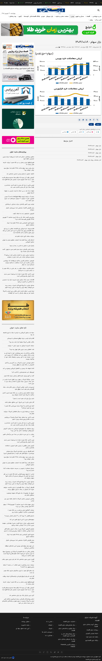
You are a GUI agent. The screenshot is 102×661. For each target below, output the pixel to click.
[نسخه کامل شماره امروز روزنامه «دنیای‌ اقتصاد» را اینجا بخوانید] (18, 55)
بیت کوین (51, 3)
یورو (88, 3)
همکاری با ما (48, 636)
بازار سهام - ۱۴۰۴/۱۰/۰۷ (94, 149)
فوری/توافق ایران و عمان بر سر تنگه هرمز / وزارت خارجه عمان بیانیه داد (18, 164)
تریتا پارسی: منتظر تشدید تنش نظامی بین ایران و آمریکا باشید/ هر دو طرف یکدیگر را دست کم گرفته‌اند (18, 292)
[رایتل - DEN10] (18, 140)
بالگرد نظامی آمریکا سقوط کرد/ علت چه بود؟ (21, 342)
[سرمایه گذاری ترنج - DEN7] (51, 29)
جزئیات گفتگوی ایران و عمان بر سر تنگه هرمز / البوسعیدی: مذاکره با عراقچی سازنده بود (21, 511)
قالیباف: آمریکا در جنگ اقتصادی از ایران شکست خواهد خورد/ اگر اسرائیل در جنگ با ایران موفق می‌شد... (18, 488)
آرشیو (20, 16)
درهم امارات (70, 3)
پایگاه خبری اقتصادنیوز (91, 640)
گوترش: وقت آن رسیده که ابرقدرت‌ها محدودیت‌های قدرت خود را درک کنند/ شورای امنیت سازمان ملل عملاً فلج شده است (18, 180)
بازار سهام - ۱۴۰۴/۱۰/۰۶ (94, 153)
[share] (47, 652)
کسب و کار (98, 20)
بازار (91, 124)
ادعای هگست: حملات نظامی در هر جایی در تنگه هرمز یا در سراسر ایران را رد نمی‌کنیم (18, 269)
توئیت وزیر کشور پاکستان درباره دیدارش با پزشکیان (19, 204)
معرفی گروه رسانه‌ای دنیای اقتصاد (90, 626)
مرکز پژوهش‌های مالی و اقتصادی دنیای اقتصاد (68, 635)
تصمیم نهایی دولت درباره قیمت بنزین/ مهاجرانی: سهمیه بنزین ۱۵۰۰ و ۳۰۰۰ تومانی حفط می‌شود (18, 524)
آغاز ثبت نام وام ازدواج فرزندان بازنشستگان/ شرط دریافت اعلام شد (18, 577)
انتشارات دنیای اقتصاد (69, 622)
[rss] (51, 652)
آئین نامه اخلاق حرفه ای (22, 629)
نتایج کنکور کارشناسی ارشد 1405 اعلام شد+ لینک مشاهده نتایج (20, 536)
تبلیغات (50, 625)
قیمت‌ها (26, 16)
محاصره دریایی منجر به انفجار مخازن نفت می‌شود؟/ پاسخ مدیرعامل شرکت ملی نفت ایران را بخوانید (19, 256)
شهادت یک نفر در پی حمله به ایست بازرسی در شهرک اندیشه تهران (19, 192)
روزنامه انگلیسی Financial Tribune (68, 646)
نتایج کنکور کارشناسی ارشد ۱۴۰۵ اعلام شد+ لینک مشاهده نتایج (20, 224)
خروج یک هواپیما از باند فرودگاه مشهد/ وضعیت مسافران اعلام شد (20, 494)
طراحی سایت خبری (7, 658)
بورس (72, 16)
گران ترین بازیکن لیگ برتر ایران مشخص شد (21, 595)
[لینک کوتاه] (97, 119)
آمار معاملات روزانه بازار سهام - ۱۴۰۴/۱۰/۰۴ (89, 160)
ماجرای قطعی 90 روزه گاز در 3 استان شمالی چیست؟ (19, 516)
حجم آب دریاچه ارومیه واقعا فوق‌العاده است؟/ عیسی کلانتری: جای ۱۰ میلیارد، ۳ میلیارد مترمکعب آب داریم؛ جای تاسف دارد (19, 199)
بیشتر (91, 20)
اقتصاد (88, 16)
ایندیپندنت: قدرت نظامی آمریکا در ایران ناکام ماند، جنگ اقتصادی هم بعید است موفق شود (18, 388)
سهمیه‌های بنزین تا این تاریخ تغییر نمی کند (22, 520)
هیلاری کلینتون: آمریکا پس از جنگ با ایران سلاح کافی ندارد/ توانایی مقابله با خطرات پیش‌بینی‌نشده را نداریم (19, 530)
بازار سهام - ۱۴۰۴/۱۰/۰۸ (94, 146)
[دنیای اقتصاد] (51, 10)
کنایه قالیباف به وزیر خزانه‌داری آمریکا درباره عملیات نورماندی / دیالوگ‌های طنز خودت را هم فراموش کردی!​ (19, 452)
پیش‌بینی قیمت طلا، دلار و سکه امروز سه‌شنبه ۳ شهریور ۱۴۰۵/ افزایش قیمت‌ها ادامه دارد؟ (18, 218)
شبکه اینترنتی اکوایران (92, 633)
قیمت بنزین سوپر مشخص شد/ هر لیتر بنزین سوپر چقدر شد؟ (18, 560)
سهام (98, 124)
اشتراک (50, 629)
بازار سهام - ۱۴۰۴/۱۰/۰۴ (94, 157)
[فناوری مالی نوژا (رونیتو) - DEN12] (18, 310)
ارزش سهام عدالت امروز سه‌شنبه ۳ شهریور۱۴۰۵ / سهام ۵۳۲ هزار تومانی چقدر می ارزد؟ (18, 506)
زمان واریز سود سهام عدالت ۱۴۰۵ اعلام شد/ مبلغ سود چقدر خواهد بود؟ (19, 169)
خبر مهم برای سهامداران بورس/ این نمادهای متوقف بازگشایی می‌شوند (19, 547)
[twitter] (90, 119)
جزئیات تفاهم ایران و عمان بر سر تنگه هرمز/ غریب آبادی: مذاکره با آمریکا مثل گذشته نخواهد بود (18, 394)
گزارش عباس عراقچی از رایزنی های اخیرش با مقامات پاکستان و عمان (19, 447)
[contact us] (43, 652)
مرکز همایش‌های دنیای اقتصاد (66, 625)
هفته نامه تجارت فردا (92, 637)
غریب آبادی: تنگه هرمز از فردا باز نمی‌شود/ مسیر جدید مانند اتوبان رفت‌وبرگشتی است (19, 275)
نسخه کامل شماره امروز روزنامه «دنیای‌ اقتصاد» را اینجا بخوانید (19, 69)
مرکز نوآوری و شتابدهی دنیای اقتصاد (66, 630)
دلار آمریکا (4, 3)
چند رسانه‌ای (12, 16)
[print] (79, 119)
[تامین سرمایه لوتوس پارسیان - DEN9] (18, 119)
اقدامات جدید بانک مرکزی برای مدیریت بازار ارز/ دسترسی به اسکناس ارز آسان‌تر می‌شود (18, 281)
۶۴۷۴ (94, 47)
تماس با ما (49, 622)
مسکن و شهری (80, 16)
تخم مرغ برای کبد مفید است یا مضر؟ (23, 399)
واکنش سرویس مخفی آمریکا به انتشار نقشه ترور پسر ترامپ (19, 500)
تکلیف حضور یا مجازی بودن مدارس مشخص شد (20, 174)
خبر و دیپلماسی (96, 16)
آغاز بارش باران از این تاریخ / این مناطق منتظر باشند (19, 402)
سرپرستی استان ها (47, 632)
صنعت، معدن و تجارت (62, 16)
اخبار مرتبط (68, 141)
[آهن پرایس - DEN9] (18, 95)
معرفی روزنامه (25, 622)
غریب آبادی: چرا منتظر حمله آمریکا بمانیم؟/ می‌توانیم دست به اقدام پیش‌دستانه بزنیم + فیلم (19, 418)
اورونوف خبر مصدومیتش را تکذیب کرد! (23, 372)
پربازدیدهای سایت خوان (18, 152)
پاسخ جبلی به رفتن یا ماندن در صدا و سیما (22, 246)
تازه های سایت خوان (18, 327)
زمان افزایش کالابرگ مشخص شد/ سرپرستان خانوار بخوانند (20, 209)
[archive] (40, 652)
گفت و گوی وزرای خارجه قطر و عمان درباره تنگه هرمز (19, 376)
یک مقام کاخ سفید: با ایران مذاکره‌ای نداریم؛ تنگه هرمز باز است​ (19, 572)
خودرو (43, 16)
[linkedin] (86, 119)
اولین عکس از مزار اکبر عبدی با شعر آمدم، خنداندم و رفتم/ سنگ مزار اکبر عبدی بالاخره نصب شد (19, 186)
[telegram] (83, 119)
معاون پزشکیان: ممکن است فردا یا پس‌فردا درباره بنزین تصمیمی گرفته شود (18, 158)
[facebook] (93, 119)
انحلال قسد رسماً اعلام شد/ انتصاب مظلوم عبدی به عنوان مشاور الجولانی (18, 241)
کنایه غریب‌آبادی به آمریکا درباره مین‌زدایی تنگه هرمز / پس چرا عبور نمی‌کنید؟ (19, 407)
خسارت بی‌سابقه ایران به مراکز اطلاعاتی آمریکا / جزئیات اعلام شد (19, 413)
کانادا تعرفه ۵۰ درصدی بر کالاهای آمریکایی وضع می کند (18, 369)
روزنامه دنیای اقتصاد (92, 630)
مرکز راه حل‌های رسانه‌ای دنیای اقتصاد (66, 640)
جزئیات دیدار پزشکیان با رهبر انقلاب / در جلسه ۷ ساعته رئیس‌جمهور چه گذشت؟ (18, 566)
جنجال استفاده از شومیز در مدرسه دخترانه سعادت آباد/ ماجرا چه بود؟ (18, 469)
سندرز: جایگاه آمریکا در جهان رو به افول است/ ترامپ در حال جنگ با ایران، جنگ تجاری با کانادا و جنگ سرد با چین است (18, 382)
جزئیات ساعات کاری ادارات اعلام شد (24, 236)
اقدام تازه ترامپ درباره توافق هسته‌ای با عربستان (20, 338)
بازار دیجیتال (49, 16)
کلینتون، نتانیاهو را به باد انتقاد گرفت (23, 214)
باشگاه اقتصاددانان (35, 16)
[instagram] (61, 652)
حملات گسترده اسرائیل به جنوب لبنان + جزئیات (21, 346)
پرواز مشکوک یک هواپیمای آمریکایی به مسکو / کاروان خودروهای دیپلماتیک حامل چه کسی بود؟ (18, 430)
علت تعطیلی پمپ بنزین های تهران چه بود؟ (21, 349)
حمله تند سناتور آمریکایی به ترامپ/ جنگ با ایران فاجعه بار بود (18, 334)
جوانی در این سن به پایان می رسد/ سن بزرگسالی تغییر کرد (18, 435)
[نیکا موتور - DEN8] (18, 77)
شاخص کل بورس (30, 3)
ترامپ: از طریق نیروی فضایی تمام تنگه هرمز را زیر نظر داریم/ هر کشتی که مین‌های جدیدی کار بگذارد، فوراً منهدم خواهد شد (19, 476)
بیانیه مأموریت (25, 625)
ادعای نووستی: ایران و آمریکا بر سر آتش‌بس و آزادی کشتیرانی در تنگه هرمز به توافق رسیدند (19, 364)
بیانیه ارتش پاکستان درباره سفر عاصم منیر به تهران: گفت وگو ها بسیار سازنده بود (18, 250)
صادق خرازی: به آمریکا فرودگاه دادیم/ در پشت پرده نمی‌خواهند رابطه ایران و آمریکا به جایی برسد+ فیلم (19, 286)
